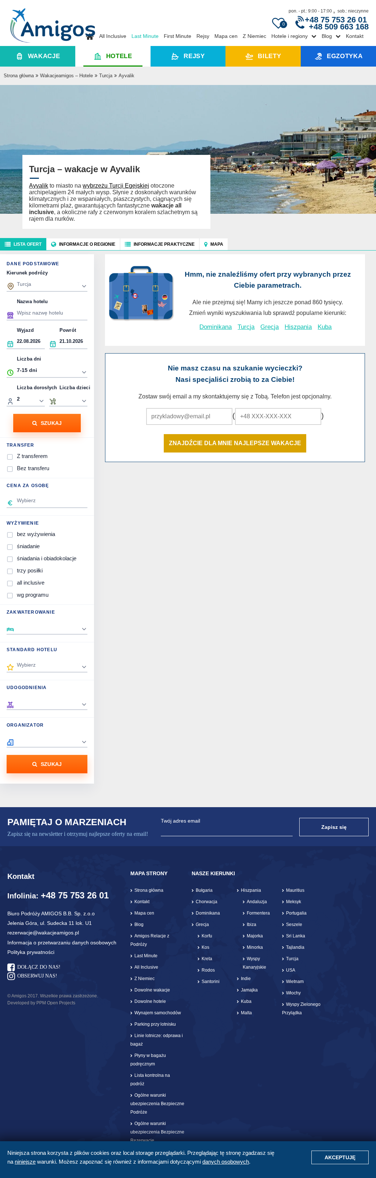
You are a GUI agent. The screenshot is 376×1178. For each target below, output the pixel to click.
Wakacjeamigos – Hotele (66, 75)
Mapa (216, 244)
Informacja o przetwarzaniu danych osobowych (61, 942)
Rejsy (202, 36)
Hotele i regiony (289, 36)
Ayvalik (38, 185)
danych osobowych (225, 1162)
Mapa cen (226, 36)
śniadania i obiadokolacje (46, 558)
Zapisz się (334, 827)
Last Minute (145, 36)
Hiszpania (298, 326)
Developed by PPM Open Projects (41, 1002)
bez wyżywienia (36, 534)
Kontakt (355, 36)
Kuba (325, 326)
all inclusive (30, 582)
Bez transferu (33, 468)
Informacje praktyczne (164, 244)
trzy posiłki (30, 570)
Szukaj (51, 423)
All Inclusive (112, 36)
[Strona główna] (52, 23)
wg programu (32, 595)
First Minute (177, 36)
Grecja (269, 326)
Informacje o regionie (87, 244)
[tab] (23, 244)
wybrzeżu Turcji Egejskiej (116, 185)
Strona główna (19, 75)
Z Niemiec (254, 36)
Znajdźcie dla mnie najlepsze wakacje (235, 443)
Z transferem (32, 456)
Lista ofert (27, 244)
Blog (327, 36)
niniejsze (25, 1162)
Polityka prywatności (30, 952)
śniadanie (28, 546)
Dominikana (215, 326)
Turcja (105, 75)
